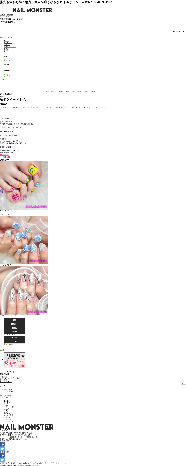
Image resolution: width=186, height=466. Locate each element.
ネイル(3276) (8, 392)
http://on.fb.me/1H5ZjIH (7, 152)
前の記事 (5, 155)
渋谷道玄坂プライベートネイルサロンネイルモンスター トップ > (63, 91)
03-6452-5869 (4, 17)
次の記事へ (4, 157)
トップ (6, 41)
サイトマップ (8, 421)
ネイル (82, 91)
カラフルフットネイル (8, 211)
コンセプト (8, 43)
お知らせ (7, 417)
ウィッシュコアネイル (8, 315)
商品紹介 (7, 413)
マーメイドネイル (6, 265)
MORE (183, 384)
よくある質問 (8, 415)
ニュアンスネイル (6, 214)
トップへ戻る (4, 397)
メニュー (7, 45)
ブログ (6, 49)
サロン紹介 (8, 419)
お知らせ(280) (8, 389)
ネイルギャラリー (10, 47)
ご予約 (6, 51)
